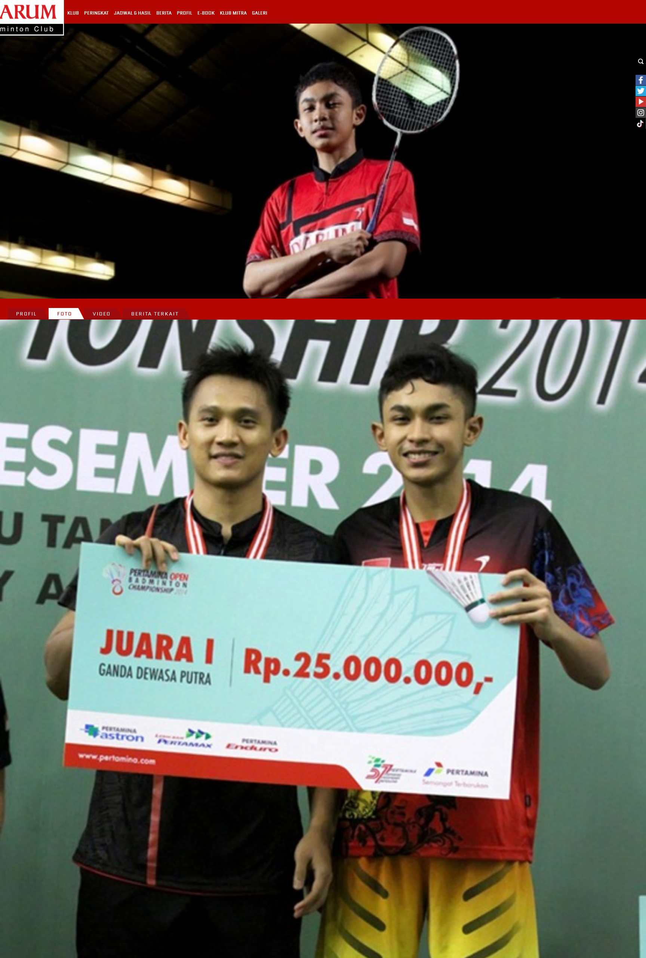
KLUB (73, 13)
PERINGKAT (96, 13)
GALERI (259, 13)
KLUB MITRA (233, 13)
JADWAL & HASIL (132, 13)
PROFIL (184, 13)
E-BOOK (206, 13)
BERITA (164, 13)
